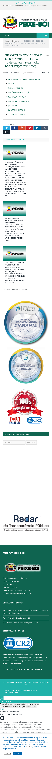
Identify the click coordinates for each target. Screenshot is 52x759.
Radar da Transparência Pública (30, 669)
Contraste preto (18, 704)
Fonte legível (20, 706)
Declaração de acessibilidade (12, 714)
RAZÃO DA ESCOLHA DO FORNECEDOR (24, 79)
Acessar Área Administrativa (26, 690)
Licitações (45, 73)
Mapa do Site (9, 690)
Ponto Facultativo (9, 618)
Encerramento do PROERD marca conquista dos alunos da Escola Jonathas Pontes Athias (26, 6)
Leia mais (28, 746)
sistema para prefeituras (33, 655)
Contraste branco (32, 704)
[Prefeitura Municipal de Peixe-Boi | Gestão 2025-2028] (26, 22)
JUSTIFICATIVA (14, 105)
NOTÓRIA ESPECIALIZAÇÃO (19, 92)
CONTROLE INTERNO (16, 110)
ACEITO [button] (17, 753)
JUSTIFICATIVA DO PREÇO (18, 101)
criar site (18, 655)
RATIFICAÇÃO (13, 84)
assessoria (20, 658)
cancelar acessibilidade (10, 711)
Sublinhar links (31, 706)
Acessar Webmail (11, 693)
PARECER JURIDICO (15, 88)
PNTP (13, 669)
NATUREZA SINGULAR (17, 97)
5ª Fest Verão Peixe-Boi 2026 (13, 623)
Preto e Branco (6, 704)
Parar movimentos (7, 706)
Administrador (11, 73)
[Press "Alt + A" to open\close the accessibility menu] (2, 698)
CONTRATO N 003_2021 (17, 114)
